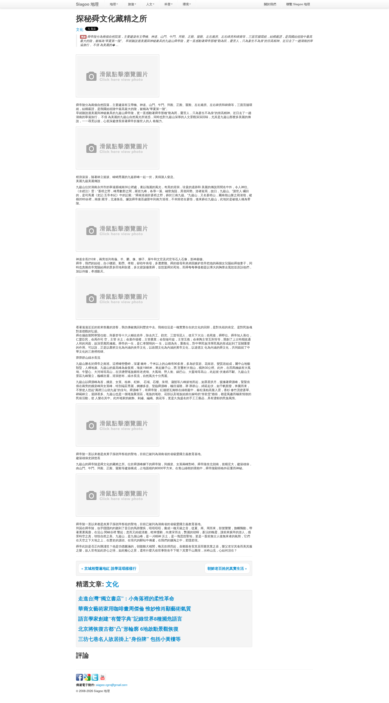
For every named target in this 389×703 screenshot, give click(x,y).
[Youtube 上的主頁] (102, 677)
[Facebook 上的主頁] (79, 677)
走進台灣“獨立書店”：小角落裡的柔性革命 (126, 598)
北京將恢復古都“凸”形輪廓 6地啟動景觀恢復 (128, 628)
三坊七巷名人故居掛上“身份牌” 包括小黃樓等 (129, 638)
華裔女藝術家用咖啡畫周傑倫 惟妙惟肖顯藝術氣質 (134, 608)
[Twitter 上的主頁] (94, 677)
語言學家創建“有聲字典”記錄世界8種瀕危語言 (130, 618)
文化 (79, 29)
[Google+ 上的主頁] (87, 677)
